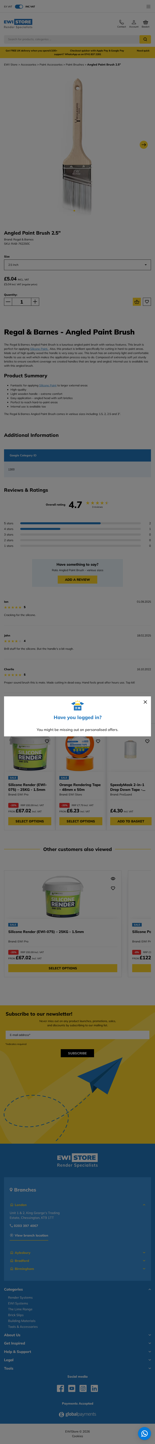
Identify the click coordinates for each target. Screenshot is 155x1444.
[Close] (145, 702)
